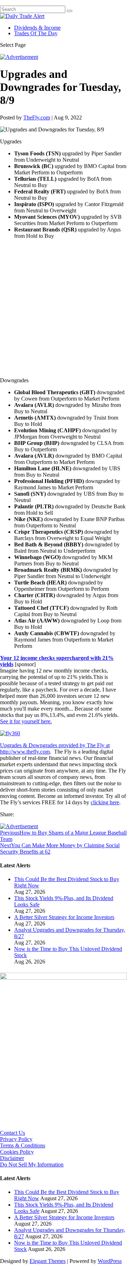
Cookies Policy (17, 1152)
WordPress (110, 1261)
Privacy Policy (16, 1139)
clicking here (105, 802)
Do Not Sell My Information (32, 1164)
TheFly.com (36, 117)
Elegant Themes (48, 1261)
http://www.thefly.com (25, 752)
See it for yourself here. (26, 721)
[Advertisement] (63, 308)
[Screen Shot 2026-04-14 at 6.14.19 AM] (63, 978)
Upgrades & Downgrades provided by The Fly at (55, 745)
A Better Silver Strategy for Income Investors (64, 917)
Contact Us (12, 1133)
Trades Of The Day (36, 33)
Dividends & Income (37, 28)
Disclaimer (12, 1158)
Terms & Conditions (22, 1145)
